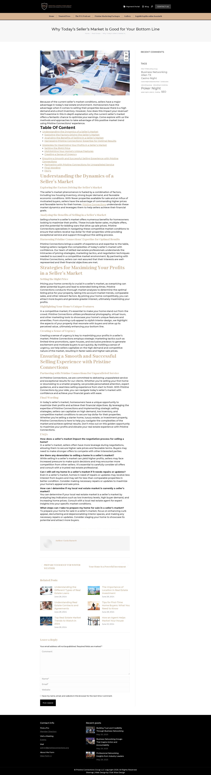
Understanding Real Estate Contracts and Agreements (66, 605)
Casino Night (149, 78)
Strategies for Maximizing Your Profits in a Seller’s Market (74, 145)
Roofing (157, 92)
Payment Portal (133, 6)
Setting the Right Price (57, 148)
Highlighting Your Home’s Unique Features (69, 151)
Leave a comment (111, 529)
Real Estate (45, 53)
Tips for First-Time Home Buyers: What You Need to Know (116, 605)
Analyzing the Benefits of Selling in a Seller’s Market (74, 138)
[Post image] (46, 590)
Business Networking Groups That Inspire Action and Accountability (109, 742)
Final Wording (52, 167)
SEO (163, 91)
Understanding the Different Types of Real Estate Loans (67, 590)
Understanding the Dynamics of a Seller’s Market (70, 131)
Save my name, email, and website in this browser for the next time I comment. (77, 696)
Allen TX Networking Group (149, 69)
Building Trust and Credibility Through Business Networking (109, 729)
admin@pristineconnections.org (54, 748)
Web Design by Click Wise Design (110, 772)
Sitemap (90, 772)
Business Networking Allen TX (154, 73)
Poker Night (151, 88)
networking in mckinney (160, 85)
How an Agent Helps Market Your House (113, 619)
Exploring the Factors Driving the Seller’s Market (72, 134)
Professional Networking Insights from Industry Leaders (110, 754)
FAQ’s (48, 170)
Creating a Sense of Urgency (61, 154)
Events (43, 740)
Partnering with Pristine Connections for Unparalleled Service (79, 164)
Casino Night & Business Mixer (150, 81)
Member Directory (48, 732)
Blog (147, 6)
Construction (164, 81)
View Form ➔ (46, 756)
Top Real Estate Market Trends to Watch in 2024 (67, 620)
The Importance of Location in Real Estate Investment (115, 590)
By (79, 529)
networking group (146, 85)
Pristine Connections (94, 204)
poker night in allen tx (147, 92)
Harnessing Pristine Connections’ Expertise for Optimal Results (80, 141)
